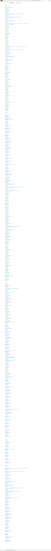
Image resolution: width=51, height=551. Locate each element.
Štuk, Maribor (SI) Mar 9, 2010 (7, 93)
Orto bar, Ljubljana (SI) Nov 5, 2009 (7, 152)
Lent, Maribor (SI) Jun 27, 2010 (7, 37)
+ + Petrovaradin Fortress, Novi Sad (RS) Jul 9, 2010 (10, 21)
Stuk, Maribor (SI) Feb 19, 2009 (7, 269)
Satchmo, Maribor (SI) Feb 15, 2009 (7, 273)
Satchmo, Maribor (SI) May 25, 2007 (7, 495)
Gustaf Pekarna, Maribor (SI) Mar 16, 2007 (8, 531)
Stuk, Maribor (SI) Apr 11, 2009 (7, 253)
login (38, 0)
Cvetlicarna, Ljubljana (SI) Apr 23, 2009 (8, 250)
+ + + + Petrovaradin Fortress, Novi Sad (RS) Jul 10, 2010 (13, 18)
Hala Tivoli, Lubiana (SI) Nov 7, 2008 (7, 319)
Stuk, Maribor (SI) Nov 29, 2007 (7, 456)
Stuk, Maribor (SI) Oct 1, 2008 (7, 335)
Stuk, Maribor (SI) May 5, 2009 (7, 243)
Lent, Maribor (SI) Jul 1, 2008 (7, 371)
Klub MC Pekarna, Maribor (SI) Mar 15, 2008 (8, 420)
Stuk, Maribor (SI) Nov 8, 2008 (8, 315)
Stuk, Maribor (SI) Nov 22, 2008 (7, 309)
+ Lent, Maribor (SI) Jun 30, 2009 (8, 217)
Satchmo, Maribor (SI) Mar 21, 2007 (7, 521)
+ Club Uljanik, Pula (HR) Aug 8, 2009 (8, 181)
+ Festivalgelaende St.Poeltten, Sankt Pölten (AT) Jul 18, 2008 (10, 358)
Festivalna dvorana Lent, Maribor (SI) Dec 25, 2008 (9, 292)
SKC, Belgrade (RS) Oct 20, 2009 (7, 155)
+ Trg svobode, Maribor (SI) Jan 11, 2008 (8, 436)
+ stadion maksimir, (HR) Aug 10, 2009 (7, 178)
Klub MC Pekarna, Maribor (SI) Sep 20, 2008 (8, 338)
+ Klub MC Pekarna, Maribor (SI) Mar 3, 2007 (8, 537)
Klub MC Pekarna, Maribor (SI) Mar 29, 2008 (8, 416)
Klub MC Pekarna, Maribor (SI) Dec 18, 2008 (8, 299)
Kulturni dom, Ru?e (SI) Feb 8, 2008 (7, 430)
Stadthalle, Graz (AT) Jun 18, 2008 (7, 381)
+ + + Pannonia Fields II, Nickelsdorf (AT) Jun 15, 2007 (12, 492)
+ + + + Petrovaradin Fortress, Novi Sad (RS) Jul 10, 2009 (13, 191)
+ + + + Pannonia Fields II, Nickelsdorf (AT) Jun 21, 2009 (12, 227)
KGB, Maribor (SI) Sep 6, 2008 (7, 341)
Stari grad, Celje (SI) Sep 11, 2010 (7, 11)
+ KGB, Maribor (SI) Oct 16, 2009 (8, 162)
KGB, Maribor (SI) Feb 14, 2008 (7, 426)
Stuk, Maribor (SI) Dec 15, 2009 (7, 135)
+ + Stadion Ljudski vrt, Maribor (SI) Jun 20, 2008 (9, 377)
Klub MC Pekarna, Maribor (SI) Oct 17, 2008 (8, 328)
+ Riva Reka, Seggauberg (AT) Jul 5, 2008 (9, 361)
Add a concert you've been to (7, 550)
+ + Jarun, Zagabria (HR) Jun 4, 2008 (9, 387)
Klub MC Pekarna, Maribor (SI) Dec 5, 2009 (8, 142)
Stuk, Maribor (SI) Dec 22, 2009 (7, 122)
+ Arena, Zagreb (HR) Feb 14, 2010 (8, 103)
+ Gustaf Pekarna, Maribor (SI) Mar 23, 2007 (8, 518)
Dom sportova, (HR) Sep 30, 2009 (7, 168)
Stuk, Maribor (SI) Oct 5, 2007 (7, 466)
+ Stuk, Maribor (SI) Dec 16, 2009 (8, 132)
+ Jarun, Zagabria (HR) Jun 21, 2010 (8, 54)
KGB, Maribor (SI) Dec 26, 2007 (7, 446)
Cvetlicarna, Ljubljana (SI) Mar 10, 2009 (8, 260)
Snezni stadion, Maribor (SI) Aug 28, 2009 (8, 175)
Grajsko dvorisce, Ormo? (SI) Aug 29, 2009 (8, 171)
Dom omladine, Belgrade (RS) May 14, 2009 (8, 240)
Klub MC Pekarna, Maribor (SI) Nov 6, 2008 (8, 322)
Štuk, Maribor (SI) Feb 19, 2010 (7, 99)
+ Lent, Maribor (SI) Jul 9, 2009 (7, 194)
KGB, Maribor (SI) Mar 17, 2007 (7, 528)
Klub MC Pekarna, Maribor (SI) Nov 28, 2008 (8, 305)
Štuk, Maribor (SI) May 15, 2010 (7, 73)
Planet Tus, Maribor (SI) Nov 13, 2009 (7, 145)
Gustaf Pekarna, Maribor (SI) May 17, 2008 (8, 394)
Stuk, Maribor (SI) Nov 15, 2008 (7, 312)
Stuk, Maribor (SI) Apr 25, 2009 (7, 247)
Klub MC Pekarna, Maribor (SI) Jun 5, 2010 (8, 63)
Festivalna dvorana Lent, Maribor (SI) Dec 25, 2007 (9, 449)
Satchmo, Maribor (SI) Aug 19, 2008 (7, 348)
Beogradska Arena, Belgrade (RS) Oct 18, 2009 (9, 158)
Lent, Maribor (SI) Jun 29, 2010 (7, 34)
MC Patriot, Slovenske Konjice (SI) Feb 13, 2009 (9, 276)
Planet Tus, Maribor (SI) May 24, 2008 (7, 390)
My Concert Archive (1, 0)
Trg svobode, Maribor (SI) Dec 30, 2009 (8, 116)
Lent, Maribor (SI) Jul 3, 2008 (7, 364)
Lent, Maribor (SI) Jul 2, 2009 (7, 211)
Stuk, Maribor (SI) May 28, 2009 (7, 233)
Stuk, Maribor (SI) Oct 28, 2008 (7, 325)
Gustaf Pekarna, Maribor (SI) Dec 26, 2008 (8, 286)
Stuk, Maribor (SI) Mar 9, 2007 (7, 534)
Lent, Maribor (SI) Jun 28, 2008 (8, 374)
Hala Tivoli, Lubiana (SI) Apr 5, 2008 (8, 413)
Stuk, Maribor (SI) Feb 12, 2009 (7, 279)
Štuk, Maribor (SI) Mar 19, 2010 (7, 83)
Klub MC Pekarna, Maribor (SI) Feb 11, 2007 (8, 541)
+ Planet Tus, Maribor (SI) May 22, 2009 (8, 237)
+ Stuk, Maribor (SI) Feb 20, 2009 (8, 266)
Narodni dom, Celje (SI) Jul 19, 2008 (7, 354)
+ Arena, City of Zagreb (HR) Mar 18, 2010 (8, 86)
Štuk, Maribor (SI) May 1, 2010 (7, 76)
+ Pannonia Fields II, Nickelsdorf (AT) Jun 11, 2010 (9, 60)
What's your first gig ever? (12, 550)
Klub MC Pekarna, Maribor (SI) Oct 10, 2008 (8, 332)
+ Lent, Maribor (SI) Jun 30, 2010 (7, 31)
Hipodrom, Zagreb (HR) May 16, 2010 (7, 70)
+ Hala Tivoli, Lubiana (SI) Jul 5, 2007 (7, 479)
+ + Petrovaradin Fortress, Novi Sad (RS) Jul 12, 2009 (10, 184)
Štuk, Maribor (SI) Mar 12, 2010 (7, 90)
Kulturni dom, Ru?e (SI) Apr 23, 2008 (7, 403)
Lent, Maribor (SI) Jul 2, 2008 (7, 367)
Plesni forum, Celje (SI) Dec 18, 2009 (7, 129)
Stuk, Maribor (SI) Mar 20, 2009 (8, 256)
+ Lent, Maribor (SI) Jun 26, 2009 (8, 224)
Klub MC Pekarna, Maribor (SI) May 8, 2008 (8, 400)
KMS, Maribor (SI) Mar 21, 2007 (7, 524)
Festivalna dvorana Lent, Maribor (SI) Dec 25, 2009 (9, 119)
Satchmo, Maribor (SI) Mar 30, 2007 (8, 515)
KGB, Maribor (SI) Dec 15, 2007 (7, 453)
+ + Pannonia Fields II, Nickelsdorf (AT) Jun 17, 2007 (9, 485)
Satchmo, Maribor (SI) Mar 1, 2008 (7, 423)
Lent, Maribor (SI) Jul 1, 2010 (7, 28)
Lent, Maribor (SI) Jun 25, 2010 (7, 44)
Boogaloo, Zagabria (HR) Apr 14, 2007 (8, 502)
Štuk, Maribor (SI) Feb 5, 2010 (7, 109)
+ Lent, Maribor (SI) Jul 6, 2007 (9, 475)
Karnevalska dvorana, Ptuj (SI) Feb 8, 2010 (8, 106)
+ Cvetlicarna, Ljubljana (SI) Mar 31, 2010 (8, 80)
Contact (16, 550)
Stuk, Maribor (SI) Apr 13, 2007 (7, 505)
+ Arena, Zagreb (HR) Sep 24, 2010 (9, 8)
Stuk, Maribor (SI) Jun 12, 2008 (8, 384)
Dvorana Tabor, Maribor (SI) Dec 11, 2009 (8, 139)
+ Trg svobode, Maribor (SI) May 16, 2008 (8, 397)
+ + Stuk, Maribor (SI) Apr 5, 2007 (8, 511)
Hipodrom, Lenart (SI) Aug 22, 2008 (7, 345)
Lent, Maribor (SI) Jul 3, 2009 (7, 204)
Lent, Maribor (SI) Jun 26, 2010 (7, 41)
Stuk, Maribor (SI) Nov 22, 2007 (7, 459)
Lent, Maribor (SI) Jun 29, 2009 (7, 220)
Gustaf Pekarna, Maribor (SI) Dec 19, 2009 (8, 126)
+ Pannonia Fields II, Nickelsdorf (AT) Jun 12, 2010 (10, 57)
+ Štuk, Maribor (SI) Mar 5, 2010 (8, 96)
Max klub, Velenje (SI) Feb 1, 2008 (7, 433)
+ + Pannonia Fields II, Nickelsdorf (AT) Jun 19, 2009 (9, 230)
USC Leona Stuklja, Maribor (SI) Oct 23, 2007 (8, 462)
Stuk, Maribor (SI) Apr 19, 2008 (8, 407)
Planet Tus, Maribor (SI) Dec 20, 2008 (7, 296)
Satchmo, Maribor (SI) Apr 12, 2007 (7, 508)
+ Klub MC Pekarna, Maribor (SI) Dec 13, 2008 (8, 302)
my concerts (34, 0)
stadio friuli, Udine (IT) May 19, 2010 (7, 67)
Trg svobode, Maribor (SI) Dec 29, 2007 (8, 443)
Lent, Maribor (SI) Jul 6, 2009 (7, 198)
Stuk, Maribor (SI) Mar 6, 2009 (7, 263)
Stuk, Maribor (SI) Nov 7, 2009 (8, 149)
